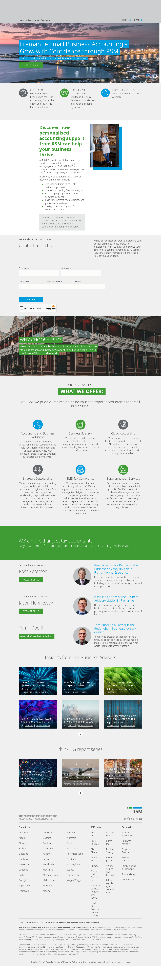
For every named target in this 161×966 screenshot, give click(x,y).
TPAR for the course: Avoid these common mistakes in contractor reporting (36, 684)
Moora (46, 890)
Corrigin (23, 880)
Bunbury (23, 859)
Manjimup (48, 869)
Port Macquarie (75, 853)
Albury (22, 843)
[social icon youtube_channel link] (140, 818)
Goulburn (48, 843)
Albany (22, 837)
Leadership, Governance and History (95, 909)
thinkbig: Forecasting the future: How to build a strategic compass (35, 773)
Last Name (66, 268)
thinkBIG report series (82, 784)
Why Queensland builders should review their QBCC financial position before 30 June (122, 717)
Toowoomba (73, 874)
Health (76, 692)
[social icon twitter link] (136, 818)
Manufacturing (117, 689)
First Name (24, 268)
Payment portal (110, 859)
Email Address (53, 281)
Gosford (47, 837)
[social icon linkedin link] (124, 818)
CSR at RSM (94, 859)
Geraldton (48, 832)
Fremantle (47, 20)
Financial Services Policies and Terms (95, 891)
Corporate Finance (35, 784)
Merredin (47, 885)
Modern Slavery (110, 851)
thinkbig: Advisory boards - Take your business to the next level (79, 776)
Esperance (24, 885)
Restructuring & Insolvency (129, 867)
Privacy (94, 865)
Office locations (33, 20)
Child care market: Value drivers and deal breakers (78, 720)
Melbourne (49, 880)
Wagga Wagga (74, 880)
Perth (69, 843)
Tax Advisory (128, 879)
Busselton (24, 864)
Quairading (72, 859)
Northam (71, 837)
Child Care (29, 726)
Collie (22, 874)
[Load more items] (80, 734)
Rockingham (73, 864)
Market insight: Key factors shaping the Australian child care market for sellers (37, 720)
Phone (78, 281)
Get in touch (31, 64)
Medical (84, 692)
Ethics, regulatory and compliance (110, 886)
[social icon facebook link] (128, 818)
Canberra (23, 869)
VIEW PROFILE (31, 579)
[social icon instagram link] (132, 818)
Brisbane (23, 853)
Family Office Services (122, 784)
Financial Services (126, 859)
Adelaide (23, 832)
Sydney (70, 869)
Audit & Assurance (127, 834)
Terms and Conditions (95, 876)
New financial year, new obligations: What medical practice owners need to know (79, 684)
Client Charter (94, 851)
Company (23, 281)
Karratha (47, 853)
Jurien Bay (48, 848)
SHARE (136, 20)
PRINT (124, 20)
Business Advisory (42, 692)
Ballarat (23, 848)
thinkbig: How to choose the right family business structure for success (122, 770)
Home (22, 20)
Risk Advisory (128, 874)
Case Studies (95, 842)
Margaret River (50, 874)
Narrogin (71, 832)
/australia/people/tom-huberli (36, 636)
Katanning (48, 859)
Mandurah (48, 864)
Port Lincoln (73, 848)
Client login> (109, 842)
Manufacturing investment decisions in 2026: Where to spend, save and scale (122, 684)
